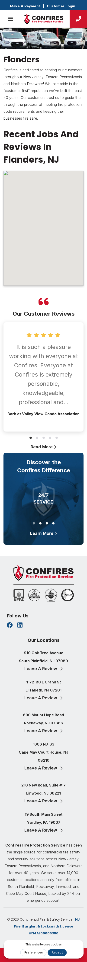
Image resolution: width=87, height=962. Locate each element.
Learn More (42, 533)
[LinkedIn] (20, 626)
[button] (30, 438)
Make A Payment (25, 6)
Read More (42, 446)
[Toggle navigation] (10, 19)
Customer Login (61, 6)
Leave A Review (41, 668)
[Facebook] (10, 626)
